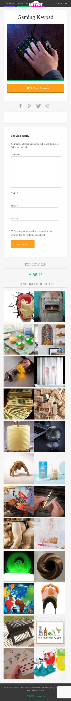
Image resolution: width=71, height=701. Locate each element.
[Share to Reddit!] (47, 106)
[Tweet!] (38, 106)
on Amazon (37, 88)
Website (14, 218)
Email (14, 205)
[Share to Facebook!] (21, 106)
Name (14, 192)
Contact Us (40, 696)
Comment (16, 154)
